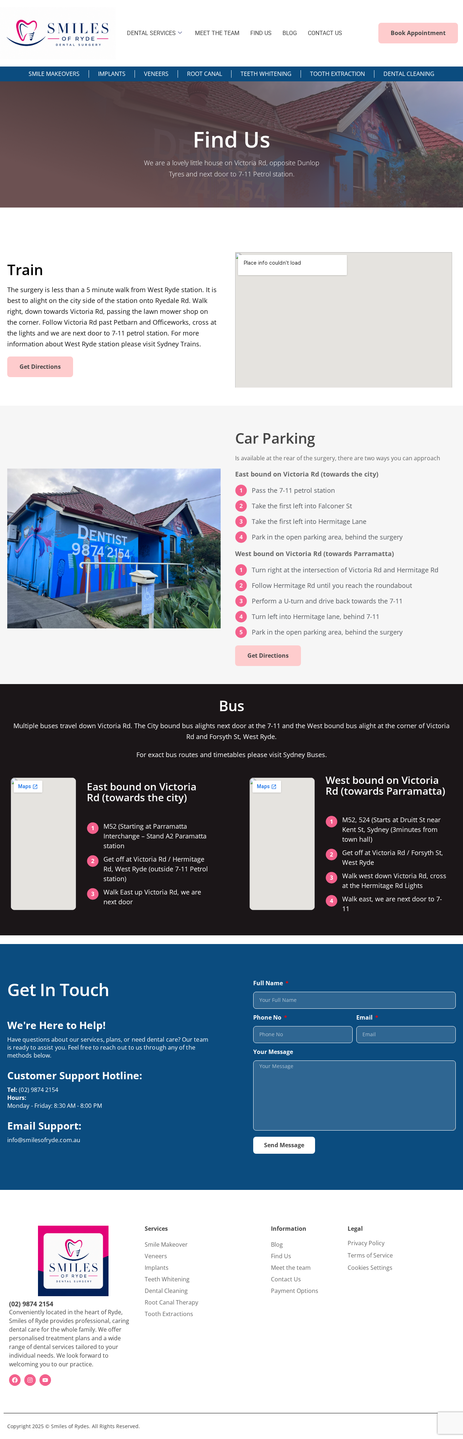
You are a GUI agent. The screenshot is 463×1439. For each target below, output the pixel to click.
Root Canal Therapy (171, 1302)
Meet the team (291, 1268)
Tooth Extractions (169, 1314)
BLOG (290, 33)
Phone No (268, 1018)
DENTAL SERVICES (151, 33)
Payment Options (294, 1291)
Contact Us (286, 1279)
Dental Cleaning (166, 1291)
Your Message (273, 1052)
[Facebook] (15, 1380)
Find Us (281, 1256)
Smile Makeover (166, 1244)
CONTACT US (325, 33)
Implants (157, 1268)
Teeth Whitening (167, 1279)
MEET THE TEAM (217, 33)
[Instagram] (30, 1380)
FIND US (261, 33)
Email (365, 1018)
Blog (277, 1244)
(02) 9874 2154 (33, 1090)
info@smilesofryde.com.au (43, 1140)
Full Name (268, 983)
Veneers (156, 1256)
